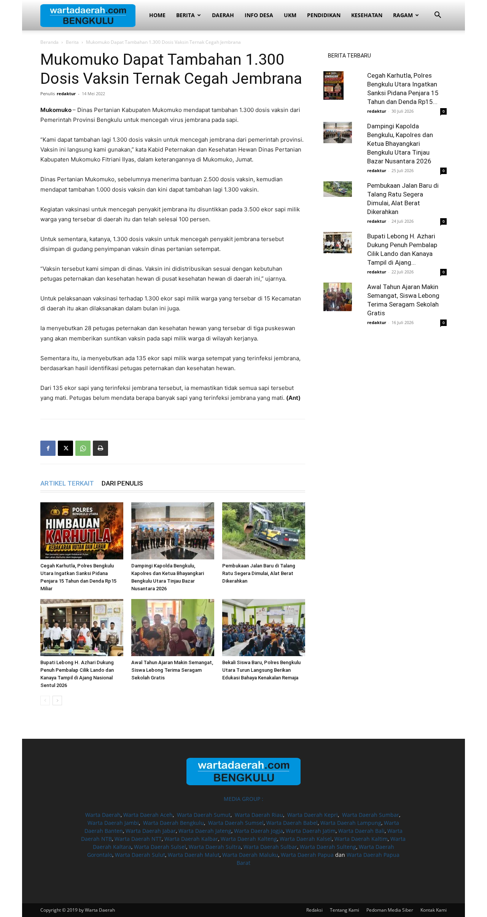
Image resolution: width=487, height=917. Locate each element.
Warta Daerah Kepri (312, 814)
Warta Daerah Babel (292, 822)
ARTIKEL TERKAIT (67, 483)
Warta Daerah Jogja (258, 830)
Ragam (403, 15)
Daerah (223, 15)
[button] (437, 15)
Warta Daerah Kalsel (306, 838)
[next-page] (57, 700)
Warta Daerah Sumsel (236, 822)
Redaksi (314, 910)
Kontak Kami (433, 910)
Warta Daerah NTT (138, 838)
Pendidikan (324, 15)
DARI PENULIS (122, 483)
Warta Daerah (103, 814)
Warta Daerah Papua (307, 854)
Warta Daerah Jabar (151, 830)
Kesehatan (366, 15)
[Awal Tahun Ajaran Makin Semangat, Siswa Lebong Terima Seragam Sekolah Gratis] (172, 627)
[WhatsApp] (83, 448)
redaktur (66, 93)
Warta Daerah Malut (194, 854)
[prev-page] (45, 700)
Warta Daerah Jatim (311, 830)
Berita (185, 15)
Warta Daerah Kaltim (361, 838)
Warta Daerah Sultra (215, 846)
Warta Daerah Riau (259, 814)
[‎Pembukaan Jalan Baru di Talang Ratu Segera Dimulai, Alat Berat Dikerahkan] (263, 530)
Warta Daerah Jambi (113, 822)
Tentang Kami (344, 910)
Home (157, 15)
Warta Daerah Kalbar (191, 838)
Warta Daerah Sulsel (160, 846)
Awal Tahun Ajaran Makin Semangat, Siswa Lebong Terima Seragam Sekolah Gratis (172, 670)
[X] (65, 448)
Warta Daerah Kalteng (249, 838)
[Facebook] (48, 448)
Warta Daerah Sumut (204, 814)
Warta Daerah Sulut (140, 854)
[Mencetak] (100, 448)
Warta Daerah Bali (361, 830)
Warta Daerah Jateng (204, 830)
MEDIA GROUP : (243, 798)
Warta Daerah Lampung (350, 822)
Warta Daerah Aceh (148, 814)
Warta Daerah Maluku (250, 854)
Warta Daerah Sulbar (270, 846)
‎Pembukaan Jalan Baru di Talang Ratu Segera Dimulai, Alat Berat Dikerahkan (258, 573)
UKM (290, 15)
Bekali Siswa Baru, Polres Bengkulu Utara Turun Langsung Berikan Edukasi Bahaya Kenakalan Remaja (261, 670)
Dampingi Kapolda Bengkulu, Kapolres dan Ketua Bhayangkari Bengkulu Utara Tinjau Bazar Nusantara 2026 (400, 143)
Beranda (49, 42)
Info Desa (259, 15)
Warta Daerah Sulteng (328, 846)
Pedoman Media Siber (389, 910)
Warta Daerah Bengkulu (173, 822)
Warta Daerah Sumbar (370, 814)
